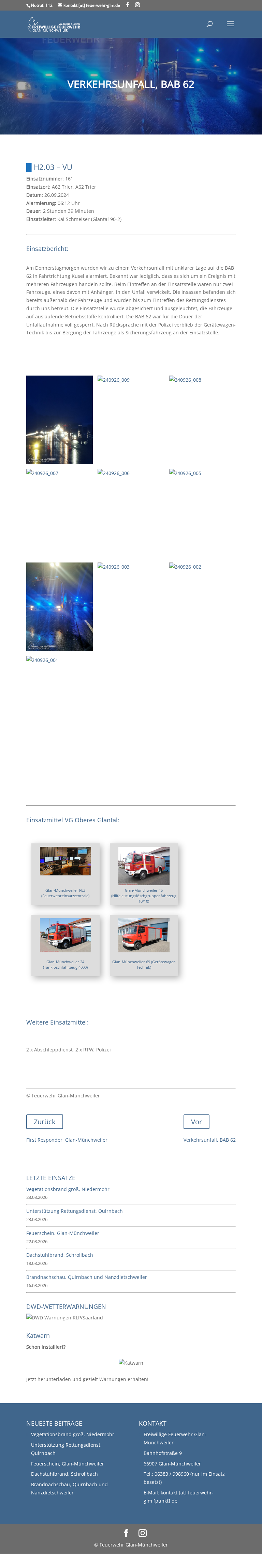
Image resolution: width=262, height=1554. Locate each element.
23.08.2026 (36, 1197)
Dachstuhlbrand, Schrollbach (59, 1255)
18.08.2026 (36, 1263)
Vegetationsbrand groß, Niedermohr (68, 1189)
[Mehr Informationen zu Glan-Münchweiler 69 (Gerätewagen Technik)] (144, 948)
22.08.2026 (36, 1241)
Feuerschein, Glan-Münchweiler (62, 1233)
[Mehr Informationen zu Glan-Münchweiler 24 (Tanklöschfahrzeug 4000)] (65, 948)
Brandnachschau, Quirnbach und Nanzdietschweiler (86, 1277)
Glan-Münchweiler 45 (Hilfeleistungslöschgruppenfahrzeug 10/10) (143, 896)
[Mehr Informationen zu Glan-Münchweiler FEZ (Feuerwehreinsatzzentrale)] (65, 871)
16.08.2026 (36, 1285)
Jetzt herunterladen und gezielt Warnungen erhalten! (87, 1363)
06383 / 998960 (172, 1474)
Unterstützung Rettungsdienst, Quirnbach (74, 1211)
